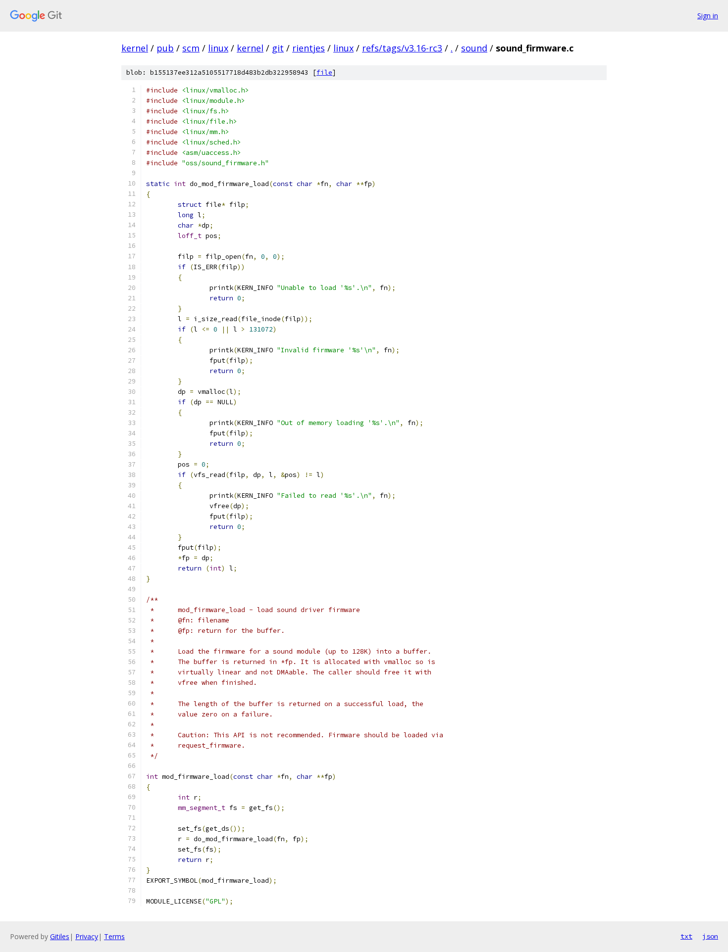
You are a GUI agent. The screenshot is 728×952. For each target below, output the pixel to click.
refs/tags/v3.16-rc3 (402, 48)
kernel (134, 48)
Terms (114, 936)
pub (165, 48)
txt (686, 936)
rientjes (308, 48)
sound (474, 48)
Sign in (707, 15)
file (324, 72)
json (710, 936)
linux (218, 48)
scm (191, 48)
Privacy (86, 936)
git (278, 48)
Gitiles (59, 936)
